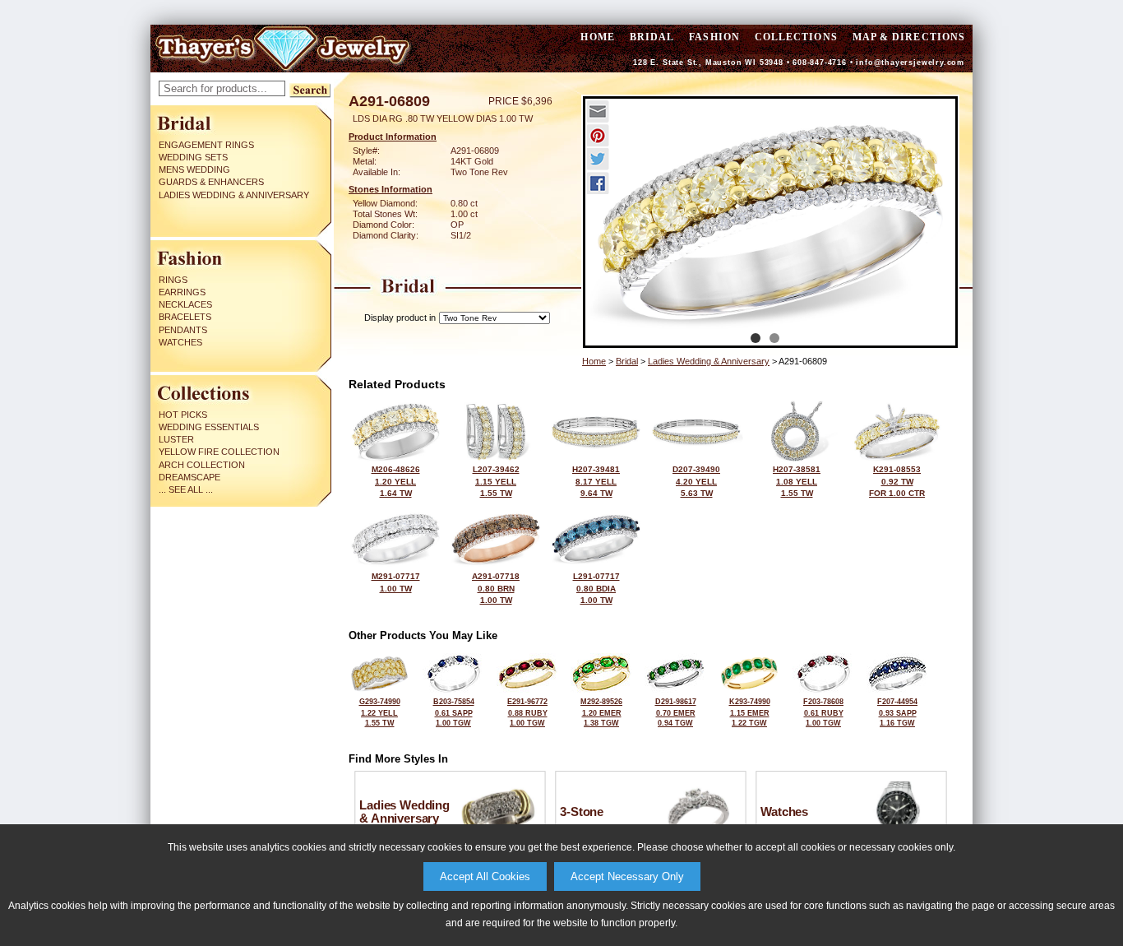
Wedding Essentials (209, 427)
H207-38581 (796, 481)
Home (594, 361)
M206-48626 (396, 481)
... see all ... (186, 489)
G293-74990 (379, 712)
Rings (173, 280)
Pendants (183, 330)
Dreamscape (189, 477)
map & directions (909, 37)
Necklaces (185, 304)
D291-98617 (675, 712)
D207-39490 (696, 481)
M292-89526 (601, 712)
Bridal (652, 37)
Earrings (182, 292)
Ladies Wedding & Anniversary (234, 195)
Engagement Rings (206, 145)
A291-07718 (496, 588)
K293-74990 (749, 712)
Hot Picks (183, 415)
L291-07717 (596, 588)
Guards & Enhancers (211, 182)
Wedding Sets (193, 157)
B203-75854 (453, 712)
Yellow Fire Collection (219, 452)
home (597, 37)
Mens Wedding (194, 169)
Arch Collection (202, 465)
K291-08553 (897, 481)
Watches (180, 342)
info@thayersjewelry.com (910, 62)
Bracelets (185, 317)
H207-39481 (596, 481)
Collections (796, 37)
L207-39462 (496, 481)
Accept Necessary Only (627, 876)
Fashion (714, 37)
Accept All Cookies (485, 876)
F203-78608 (823, 712)
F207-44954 (897, 712)
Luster (176, 439)
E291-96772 (527, 712)
